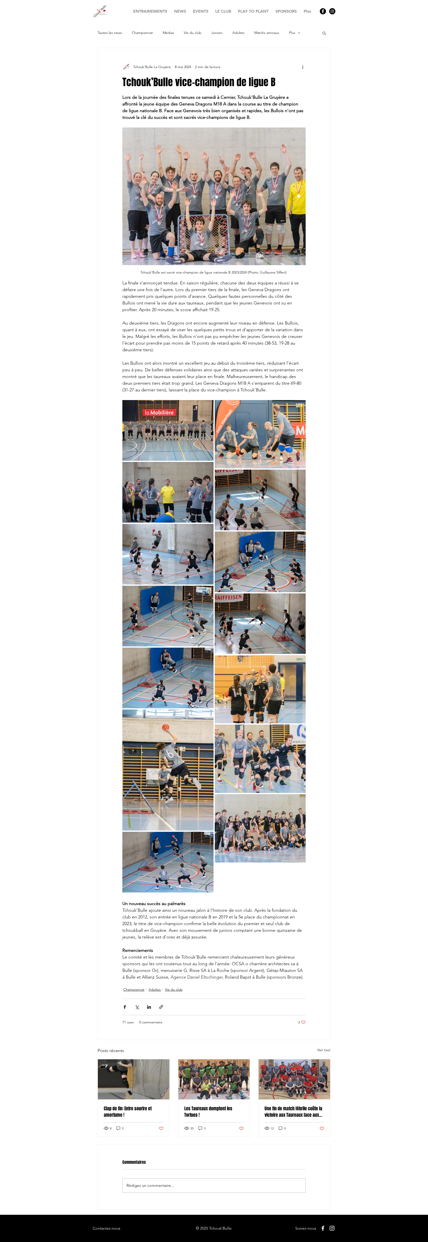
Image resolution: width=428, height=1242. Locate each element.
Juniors (216, 32)
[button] (324, 33)
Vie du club (192, 32)
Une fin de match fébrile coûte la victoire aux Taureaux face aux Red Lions (293, 1111)
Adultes (238, 32)
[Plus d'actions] (303, 67)
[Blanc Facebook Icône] (323, 1228)
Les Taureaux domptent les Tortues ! (208, 1111)
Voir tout (323, 1050)
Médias (168, 32)
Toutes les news (110, 32)
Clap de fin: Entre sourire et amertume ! (128, 1111)
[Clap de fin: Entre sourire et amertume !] (133, 1079)
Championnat (142, 32)
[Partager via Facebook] (124, 1007)
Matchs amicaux (266, 32)
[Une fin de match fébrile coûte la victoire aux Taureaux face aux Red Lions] (294, 1079)
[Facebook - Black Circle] (323, 11)
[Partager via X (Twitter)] (136, 1007)
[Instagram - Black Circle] (332, 11)
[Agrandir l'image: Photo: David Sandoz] (168, 430)
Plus (292, 32)
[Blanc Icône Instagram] (332, 1228)
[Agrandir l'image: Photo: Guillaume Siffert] (168, 770)
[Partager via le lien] (161, 1007)
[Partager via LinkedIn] (149, 1007)
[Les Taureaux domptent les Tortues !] (214, 1079)
